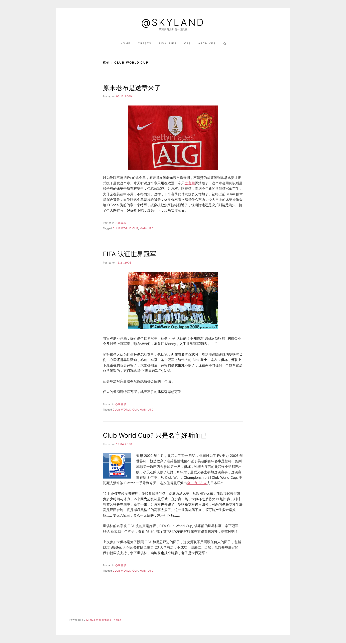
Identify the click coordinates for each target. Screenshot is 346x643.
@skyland (173, 22)
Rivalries (168, 43)
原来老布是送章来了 (132, 88)
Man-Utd (147, 228)
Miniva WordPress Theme (103, 619)
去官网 (190, 183)
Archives (207, 43)
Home (126, 43)
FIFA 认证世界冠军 (129, 254)
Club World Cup (125, 228)
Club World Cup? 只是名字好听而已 (155, 435)
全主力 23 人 (197, 483)
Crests (144, 43)
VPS (187, 43)
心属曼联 (120, 222)
